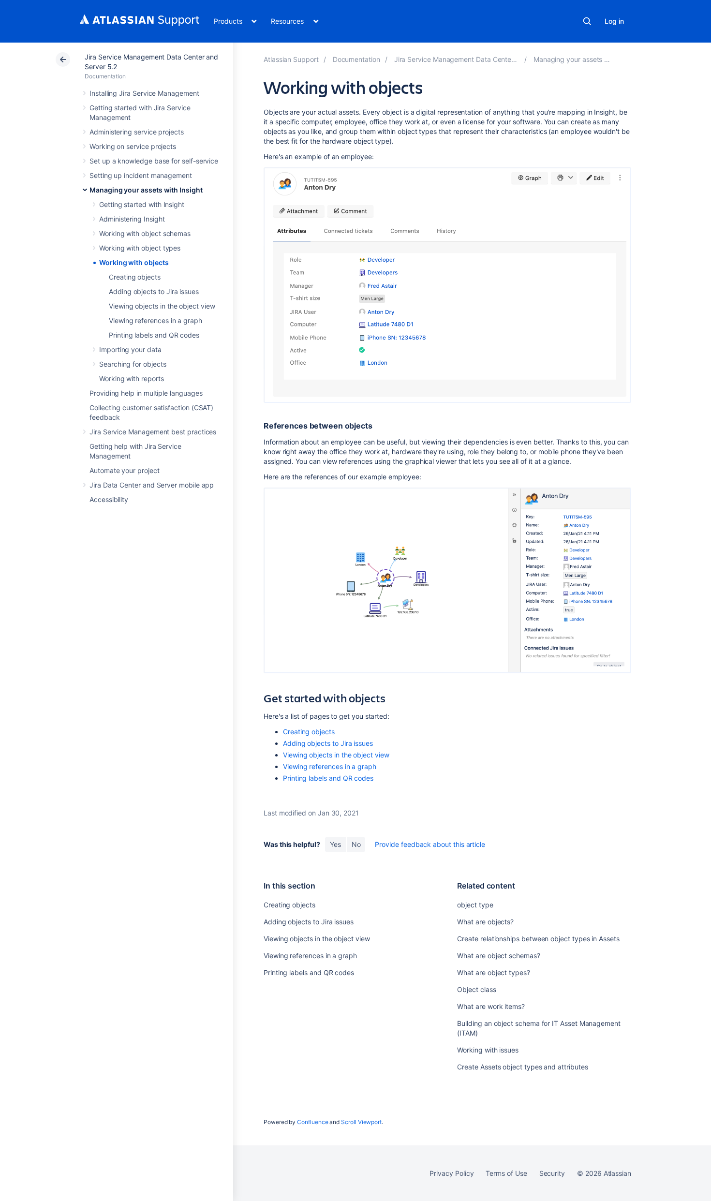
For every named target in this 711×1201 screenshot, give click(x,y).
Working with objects (134, 262)
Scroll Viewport (361, 1122)
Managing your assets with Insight (146, 190)
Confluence (312, 1122)
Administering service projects (136, 132)
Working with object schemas (145, 233)
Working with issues (487, 1050)
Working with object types (139, 248)
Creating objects (135, 277)
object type (475, 905)
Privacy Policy (452, 1173)
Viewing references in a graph (155, 320)
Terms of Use (506, 1173)
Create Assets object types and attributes (522, 1067)
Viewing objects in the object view (162, 306)
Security (552, 1173)
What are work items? (491, 1006)
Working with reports (131, 378)
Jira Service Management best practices (152, 432)
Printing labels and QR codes (154, 335)
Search (587, 21)
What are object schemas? (498, 955)
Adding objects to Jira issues (154, 291)
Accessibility (108, 499)
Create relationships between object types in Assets (538, 938)
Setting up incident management (140, 175)
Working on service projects (132, 146)
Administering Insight (132, 219)
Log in (614, 21)
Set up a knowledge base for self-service (153, 161)
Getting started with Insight (141, 204)
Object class (476, 989)
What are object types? (493, 972)
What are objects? (485, 922)
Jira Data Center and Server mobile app (151, 485)
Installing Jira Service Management (144, 93)
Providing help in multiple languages (145, 393)
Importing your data (130, 349)
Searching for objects (132, 364)
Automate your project (124, 470)
